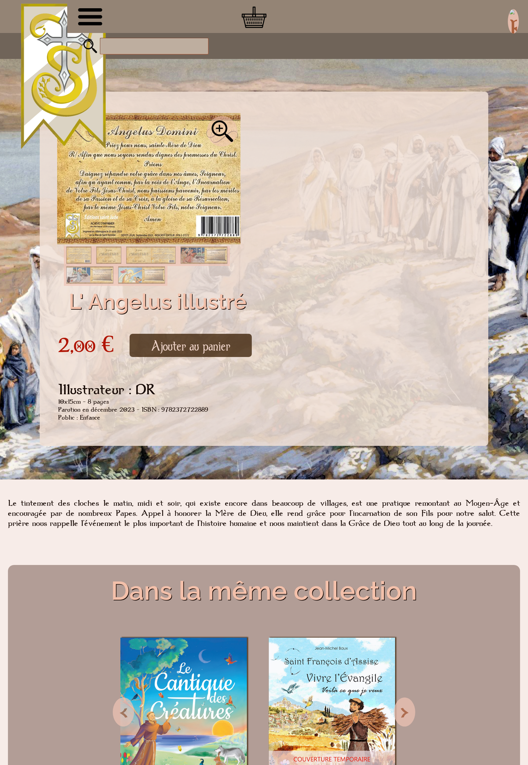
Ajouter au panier (190, 345)
